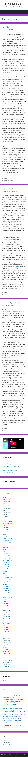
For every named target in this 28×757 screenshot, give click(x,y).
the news (9, 720)
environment (20, 697)
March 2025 (6, 506)
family (4, 699)
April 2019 (6, 532)
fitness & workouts (10, 699)
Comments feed (7, 745)
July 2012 (5, 647)
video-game (20, 725)
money (11, 714)
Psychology (17, 718)
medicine (11, 711)
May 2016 (6, 588)
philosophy (6, 718)
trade (21, 720)
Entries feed (6, 742)
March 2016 (6, 593)
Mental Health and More (10, 470)
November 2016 (7, 577)
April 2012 (6, 651)
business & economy (10, 693)
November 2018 (7, 540)
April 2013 (6, 632)
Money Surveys (7, 464)
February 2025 (7, 508)
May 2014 (6, 606)
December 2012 (7, 640)
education (11, 697)
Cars (20, 693)
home (15, 707)
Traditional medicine (9, 723)
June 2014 (6, 603)
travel (19, 722)
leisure (23, 708)
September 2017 (7, 564)
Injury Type (6, 27)
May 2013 (6, 629)
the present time (8, 180)
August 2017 (6, 567)
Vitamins (5, 727)
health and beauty (11, 704)
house (8, 708)
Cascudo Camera (17, 266)
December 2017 (7, 558)
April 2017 (6, 571)
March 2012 (6, 653)
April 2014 (6, 608)
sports (5, 720)
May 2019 (6, 530)
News (5, 178)
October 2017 (7, 562)
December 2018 (7, 538)
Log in (4, 740)
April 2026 (6, 497)
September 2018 (7, 543)
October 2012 (7, 643)
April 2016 (6, 590)
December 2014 (7, 601)
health (17, 701)
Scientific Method (8, 472)
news (14, 714)
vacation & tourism (10, 725)
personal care (18, 716)
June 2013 (6, 627)
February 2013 (7, 636)
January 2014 (6, 614)
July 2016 (5, 584)
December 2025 (7, 501)
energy (15, 697)
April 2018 (6, 549)
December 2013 (7, 616)
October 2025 (7, 504)
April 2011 (6, 666)
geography (11, 702)
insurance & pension (16, 708)
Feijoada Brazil (8, 188)
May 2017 (6, 569)
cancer (17, 693)
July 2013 (5, 625)
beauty (4, 693)
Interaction (6, 462)
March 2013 (6, 634)
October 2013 (7, 619)
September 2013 (7, 621)
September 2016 (7, 580)
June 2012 (6, 649)
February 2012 (7, 656)
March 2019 (6, 534)
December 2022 (7, 521)
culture (21, 695)
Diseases (5, 697)
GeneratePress (23, 755)
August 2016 (6, 582)
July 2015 (5, 599)
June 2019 (6, 527)
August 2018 (6, 545)
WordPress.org (7, 747)
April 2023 (6, 517)
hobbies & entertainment (8, 707)
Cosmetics (16, 696)
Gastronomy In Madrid (11, 302)
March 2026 (6, 499)
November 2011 (7, 662)
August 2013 (6, 623)
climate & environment (8, 695)
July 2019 (5, 525)
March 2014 (6, 610)
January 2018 (6, 556)
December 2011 (7, 660)
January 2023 (6, 519)
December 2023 (7, 510)
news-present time (9, 716)
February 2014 (7, 612)
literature (5, 711)
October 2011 (7, 664)
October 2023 (7, 512)
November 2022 (7, 523)
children (22, 693)
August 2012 (6, 645)
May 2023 (6, 514)
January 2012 (6, 658)
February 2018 (7, 554)
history (21, 705)
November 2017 (7, 560)
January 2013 (6, 638)
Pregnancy (12, 718)
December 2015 (7, 597)
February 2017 (7, 575)
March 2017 (6, 573)
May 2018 (6, 547)
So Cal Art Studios (14, 4)
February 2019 (7, 536)
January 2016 (6, 595)
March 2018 (6, 551)
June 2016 (6, 586)
